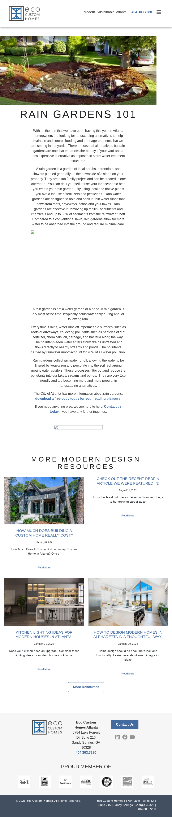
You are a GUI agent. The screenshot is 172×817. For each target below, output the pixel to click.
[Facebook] (125, 737)
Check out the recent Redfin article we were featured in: (128, 481)
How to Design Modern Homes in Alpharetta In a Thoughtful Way (128, 634)
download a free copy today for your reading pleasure (77, 398)
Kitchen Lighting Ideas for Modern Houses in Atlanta (44, 634)
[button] (86, 687)
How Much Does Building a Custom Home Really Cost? (44, 533)
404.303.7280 (86, 752)
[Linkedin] (117, 737)
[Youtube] (132, 737)
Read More (44, 567)
